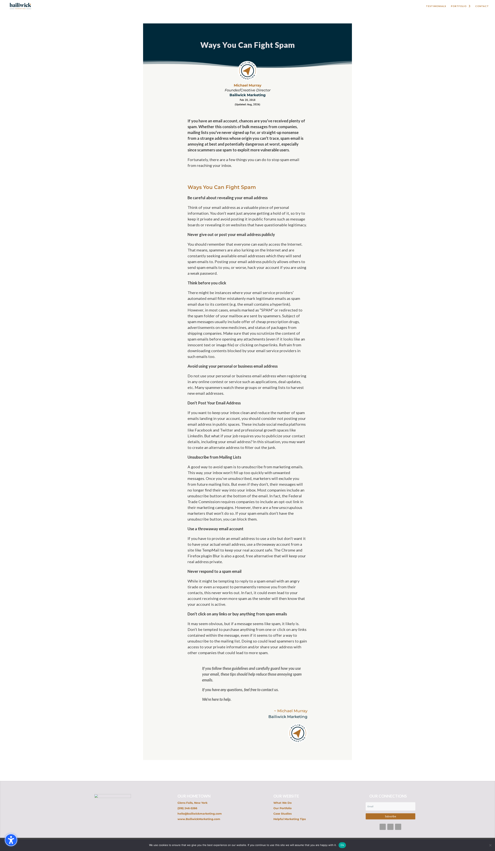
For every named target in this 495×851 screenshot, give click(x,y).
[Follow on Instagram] (390, 827)
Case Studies (282, 813)
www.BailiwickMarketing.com (199, 819)
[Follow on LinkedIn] (398, 827)
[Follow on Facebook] (383, 827)
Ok (342, 845)
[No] (490, 845)
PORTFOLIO (459, 6)
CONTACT (482, 6)
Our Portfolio (282, 808)
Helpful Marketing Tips (289, 819)
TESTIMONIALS (436, 6)
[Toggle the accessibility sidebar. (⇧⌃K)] (11, 840)
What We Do (282, 803)
